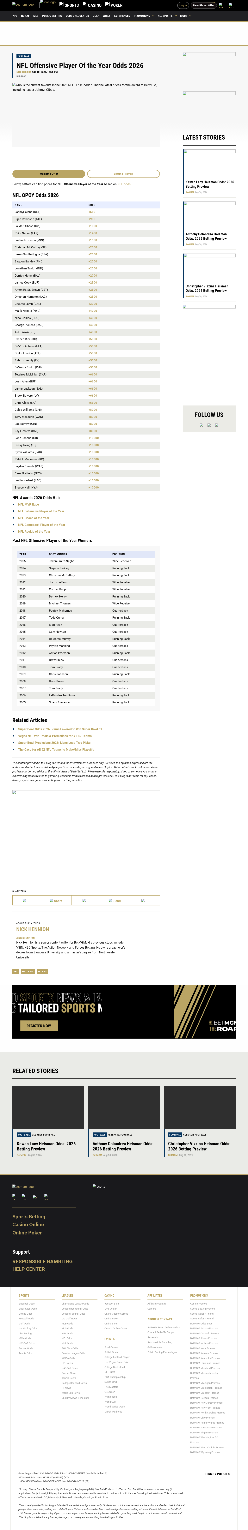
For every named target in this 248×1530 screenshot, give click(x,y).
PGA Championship (115, 1377)
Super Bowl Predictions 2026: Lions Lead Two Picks (54, 743)
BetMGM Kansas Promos (204, 1353)
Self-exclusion (155, 1347)
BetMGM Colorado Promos (204, 1333)
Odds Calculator (77, 16)
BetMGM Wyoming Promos (205, 1452)
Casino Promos (198, 1303)
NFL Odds (67, 1338)
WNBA (106, 16)
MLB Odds (67, 1323)
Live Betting (25, 1333)
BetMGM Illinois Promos (203, 1338)
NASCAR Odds (27, 1343)
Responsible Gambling (42, 1261)
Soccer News (69, 1373)
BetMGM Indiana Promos (204, 1343)
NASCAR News (70, 1368)
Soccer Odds (26, 1348)
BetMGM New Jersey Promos (206, 1402)
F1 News (66, 1387)
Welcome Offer (49, 173)
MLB (35, 16)
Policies (223, 1474)
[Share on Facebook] (56, 900)
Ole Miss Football (43, 1134)
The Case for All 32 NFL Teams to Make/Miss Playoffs (56, 749)
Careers (151, 1308)
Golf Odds (24, 1323)
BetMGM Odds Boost (201, 1323)
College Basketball (114, 1367)
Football (23, 56)
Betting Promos (123, 173)
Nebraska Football (120, 1134)
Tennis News (69, 1378)
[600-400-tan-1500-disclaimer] (209, 69)
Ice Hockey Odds (28, 1328)
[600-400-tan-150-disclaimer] (209, 109)
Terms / (210, 1474)
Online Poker (27, 1233)
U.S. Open (109, 1391)
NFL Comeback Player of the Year (41, 525)
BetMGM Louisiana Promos (205, 1363)
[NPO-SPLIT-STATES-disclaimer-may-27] (86, 831)
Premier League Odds (73, 1353)
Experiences (122, 16)
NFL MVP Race (28, 504)
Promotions (142, 16)
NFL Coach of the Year (33, 518)
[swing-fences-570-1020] (209, 352)
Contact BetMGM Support (161, 1332)
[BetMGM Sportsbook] (26, 5)
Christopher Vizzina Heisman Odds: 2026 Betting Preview (207, 288)
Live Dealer (110, 1308)
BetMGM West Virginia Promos (207, 1447)
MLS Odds (67, 1328)
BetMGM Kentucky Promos (205, 1358)
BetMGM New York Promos (205, 1407)
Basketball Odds (28, 1308)
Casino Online (28, 1224)
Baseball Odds (27, 1303)
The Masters (111, 1386)
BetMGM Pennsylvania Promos (207, 1422)
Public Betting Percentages (162, 1352)
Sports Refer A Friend (202, 1313)
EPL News (67, 1363)
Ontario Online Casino (116, 1328)
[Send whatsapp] (115, 900)
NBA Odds (67, 1333)
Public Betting (52, 16)
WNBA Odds (68, 1358)
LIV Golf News (70, 1318)
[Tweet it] (27, 900)
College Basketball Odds (75, 1308)
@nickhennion (25, 938)
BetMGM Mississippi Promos (206, 1387)
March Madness (113, 1411)
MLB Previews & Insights (75, 1397)
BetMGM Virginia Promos (204, 1432)
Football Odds (26, 1318)
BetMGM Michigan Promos (205, 1383)
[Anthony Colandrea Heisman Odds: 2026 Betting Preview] (124, 1107)
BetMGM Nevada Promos (204, 1397)
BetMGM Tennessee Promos (206, 1427)
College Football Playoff (117, 1357)
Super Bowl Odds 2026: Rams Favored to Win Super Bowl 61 (60, 729)
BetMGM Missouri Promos (204, 1392)
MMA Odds (25, 1338)
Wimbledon (110, 1396)
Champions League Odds (75, 1303)
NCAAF (25, 16)
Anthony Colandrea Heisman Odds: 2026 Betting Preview (206, 236)
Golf (96, 16)
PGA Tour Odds (70, 1348)
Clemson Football (195, 1134)
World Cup (110, 1401)
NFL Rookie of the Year (34, 531)
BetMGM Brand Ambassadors (163, 1327)
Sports (42, 971)
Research (152, 1337)
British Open (111, 1352)
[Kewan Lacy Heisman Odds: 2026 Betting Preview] (48, 1107)
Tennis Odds (26, 1353)
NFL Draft (109, 1372)
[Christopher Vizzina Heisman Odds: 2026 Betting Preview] (200, 1107)
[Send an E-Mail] (86, 900)
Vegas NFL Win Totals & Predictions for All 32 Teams (55, 736)
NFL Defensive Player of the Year (41, 511)
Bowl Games (111, 1347)
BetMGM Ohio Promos (202, 1417)
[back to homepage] (48, 5)
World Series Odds (114, 1406)
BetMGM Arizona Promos (204, 1328)
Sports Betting (28, 1217)
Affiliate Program (156, 1303)
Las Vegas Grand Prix (116, 1362)
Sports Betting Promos (202, 1308)
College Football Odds (73, 1313)
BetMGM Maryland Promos (205, 1368)
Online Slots (111, 1323)
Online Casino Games (116, 1313)
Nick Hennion (23, 72)
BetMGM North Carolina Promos (207, 1412)
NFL (15, 16)
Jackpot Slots (112, 1303)
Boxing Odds (26, 1313)
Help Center (28, 1269)
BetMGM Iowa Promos (202, 1348)
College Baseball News (74, 1383)
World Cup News (71, 1392)
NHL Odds (67, 1343)
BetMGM (190, 192)
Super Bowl (110, 1381)
